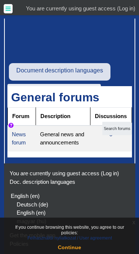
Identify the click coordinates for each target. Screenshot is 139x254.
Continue (69, 247)
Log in (126, 8)
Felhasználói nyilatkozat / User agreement (69, 238)
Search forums (117, 128)
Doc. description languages (42, 182)
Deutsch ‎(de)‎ (32, 204)
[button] (12, 129)
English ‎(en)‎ (25, 196)
